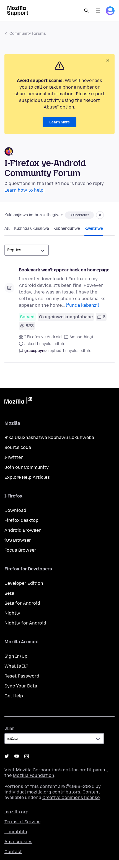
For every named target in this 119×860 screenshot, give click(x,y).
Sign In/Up (15, 656)
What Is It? (16, 666)
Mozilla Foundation (33, 775)
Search (86, 10)
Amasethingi (81, 337)
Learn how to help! (24, 190)
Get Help (13, 695)
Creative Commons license (71, 797)
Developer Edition (23, 583)
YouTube (16, 756)
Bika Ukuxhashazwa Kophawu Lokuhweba (49, 437)
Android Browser (22, 530)
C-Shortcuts (79, 215)
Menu (98, 10)
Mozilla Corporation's (39, 769)
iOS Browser (17, 540)
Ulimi (9, 728)
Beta (9, 593)
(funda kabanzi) (82, 305)
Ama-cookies (18, 841)
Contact (13, 851)
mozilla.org (16, 811)
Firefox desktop (21, 520)
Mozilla (18, 401)
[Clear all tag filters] (100, 215)
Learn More (59, 122)
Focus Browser (20, 550)
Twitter (6, 756)
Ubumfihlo (15, 831)
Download (15, 510)
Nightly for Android (25, 623)
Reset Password (21, 676)
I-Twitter (13, 457)
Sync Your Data (20, 686)
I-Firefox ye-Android (43, 337)
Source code (17, 447)
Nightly (12, 613)
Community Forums (27, 33)
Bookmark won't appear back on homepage (64, 269)
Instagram (26, 756)
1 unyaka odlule (77, 350)
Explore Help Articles (27, 477)
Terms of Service (22, 821)
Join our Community (26, 467)
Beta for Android (22, 603)
